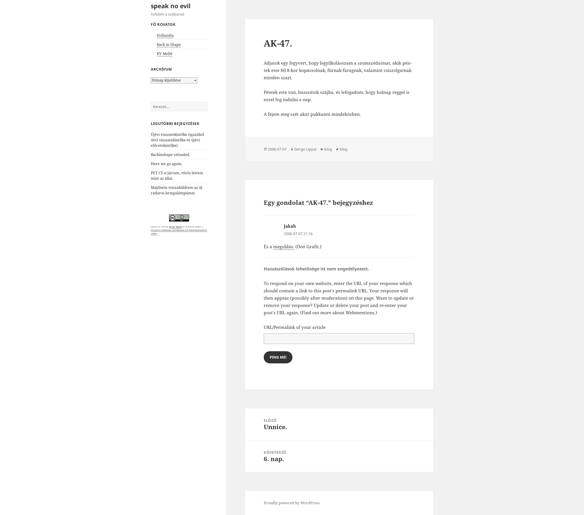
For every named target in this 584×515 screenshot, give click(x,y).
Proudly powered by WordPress (292, 502)
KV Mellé (164, 53)
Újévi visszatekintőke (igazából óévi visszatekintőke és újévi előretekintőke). (177, 140)
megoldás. (283, 247)
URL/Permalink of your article (295, 327)
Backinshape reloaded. (170, 154)
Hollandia (165, 35)
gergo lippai (175, 226)
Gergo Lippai (305, 149)
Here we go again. (166, 163)
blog (328, 149)
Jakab (290, 226)
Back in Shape (169, 44)
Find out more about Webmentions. (338, 313)
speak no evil (170, 6)
